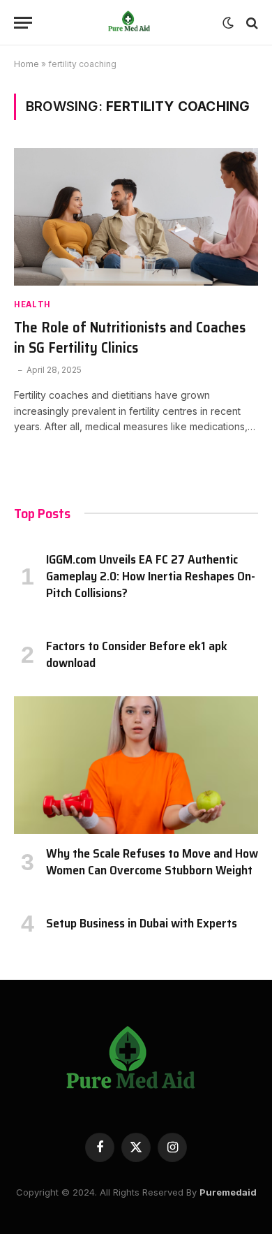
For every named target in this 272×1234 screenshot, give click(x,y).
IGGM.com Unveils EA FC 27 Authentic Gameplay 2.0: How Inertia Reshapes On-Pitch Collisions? (150, 576)
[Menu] (23, 22)
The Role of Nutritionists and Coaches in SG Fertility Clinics (129, 337)
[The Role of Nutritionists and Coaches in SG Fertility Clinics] (136, 217)
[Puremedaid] (131, 22)
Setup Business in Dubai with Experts (141, 923)
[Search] (250, 22)
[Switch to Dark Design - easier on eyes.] (228, 23)
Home (26, 64)
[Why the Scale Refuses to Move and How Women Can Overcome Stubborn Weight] (136, 765)
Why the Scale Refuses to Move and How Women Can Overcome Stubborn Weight (152, 862)
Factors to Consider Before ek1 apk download (136, 654)
